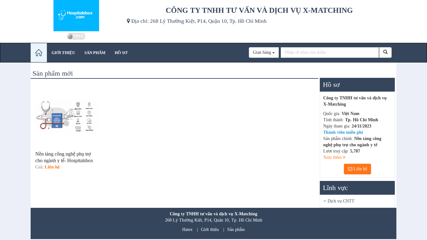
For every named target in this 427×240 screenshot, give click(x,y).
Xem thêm (333, 157)
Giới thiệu (210, 229)
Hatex (187, 229)
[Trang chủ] (39, 52)
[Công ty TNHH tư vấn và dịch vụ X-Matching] (76, 15)
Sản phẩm (236, 229)
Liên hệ (359, 169)
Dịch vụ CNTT (341, 201)
